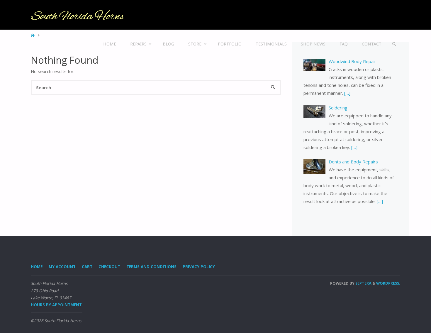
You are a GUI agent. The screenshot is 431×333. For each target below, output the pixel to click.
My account (62, 266)
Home (37, 266)
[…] (346, 93)
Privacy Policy (199, 266)
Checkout (109, 266)
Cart (87, 266)
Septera (362, 283)
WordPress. (388, 283)
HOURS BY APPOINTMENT (56, 304)
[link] (394, 44)
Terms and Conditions (151, 266)
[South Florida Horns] (77, 15)
